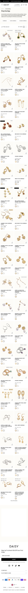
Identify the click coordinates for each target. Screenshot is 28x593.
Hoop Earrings (13, 20)
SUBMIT (14, 559)
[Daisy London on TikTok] (16, 566)
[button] (26, 5)
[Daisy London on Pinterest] (12, 566)
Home (2, 8)
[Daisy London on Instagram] (9, 566)
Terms (4, 587)
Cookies (17, 587)
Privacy (10, 587)
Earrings (5, 20)
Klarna (23, 587)
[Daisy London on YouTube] (19, 565)
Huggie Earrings (23, 20)
